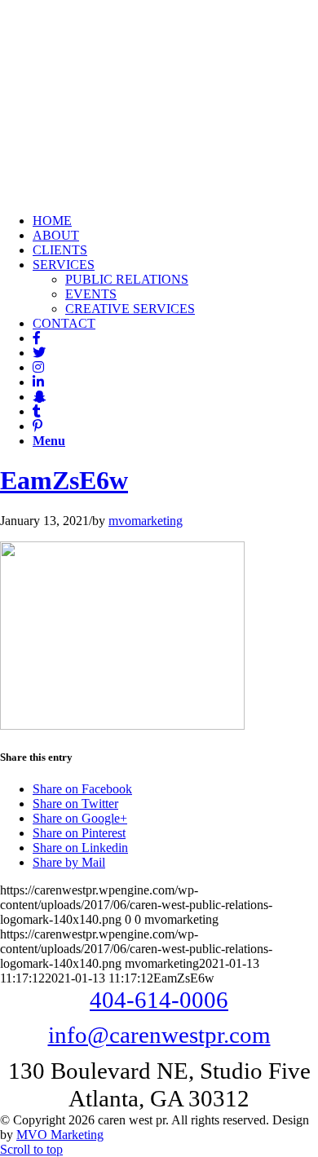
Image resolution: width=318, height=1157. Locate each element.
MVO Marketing (60, 1135)
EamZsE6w (64, 480)
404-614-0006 (159, 1000)
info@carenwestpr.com (159, 1035)
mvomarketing (145, 521)
